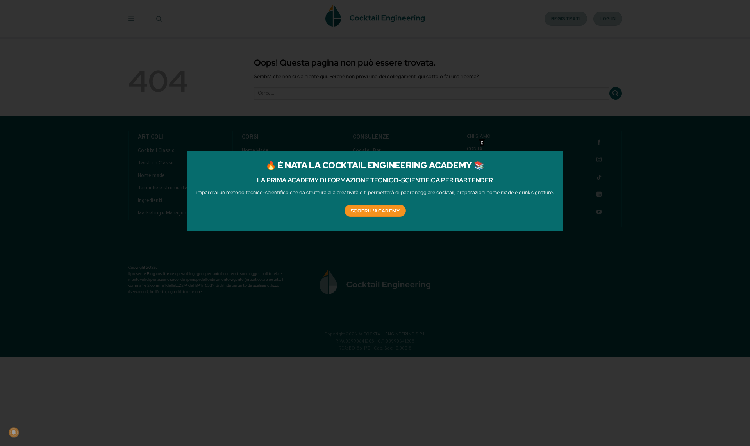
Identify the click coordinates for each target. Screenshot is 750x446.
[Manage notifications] (14, 432)
